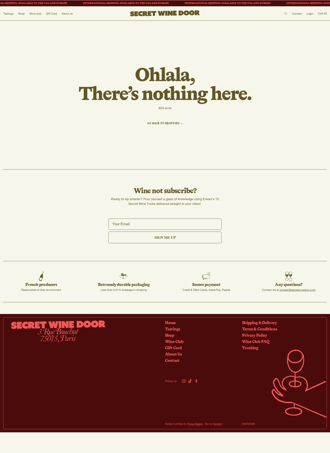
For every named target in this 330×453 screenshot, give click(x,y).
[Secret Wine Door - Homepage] (165, 13)
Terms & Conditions (259, 328)
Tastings (8, 13)
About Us (173, 353)
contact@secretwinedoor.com (297, 290)
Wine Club (174, 341)
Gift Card (51, 13)
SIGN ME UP (165, 237)
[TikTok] (190, 381)
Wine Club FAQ (255, 341)
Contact (297, 13)
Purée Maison (195, 423)
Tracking (250, 347)
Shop (21, 13)
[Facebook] (196, 381)
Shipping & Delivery (259, 322)
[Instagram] (183, 381)
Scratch (217, 423)
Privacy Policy (254, 335)
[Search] (285, 13)
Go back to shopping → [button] (165, 123)
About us (67, 13)
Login (309, 13)
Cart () (322, 13)
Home (170, 322)
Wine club (35, 13)
